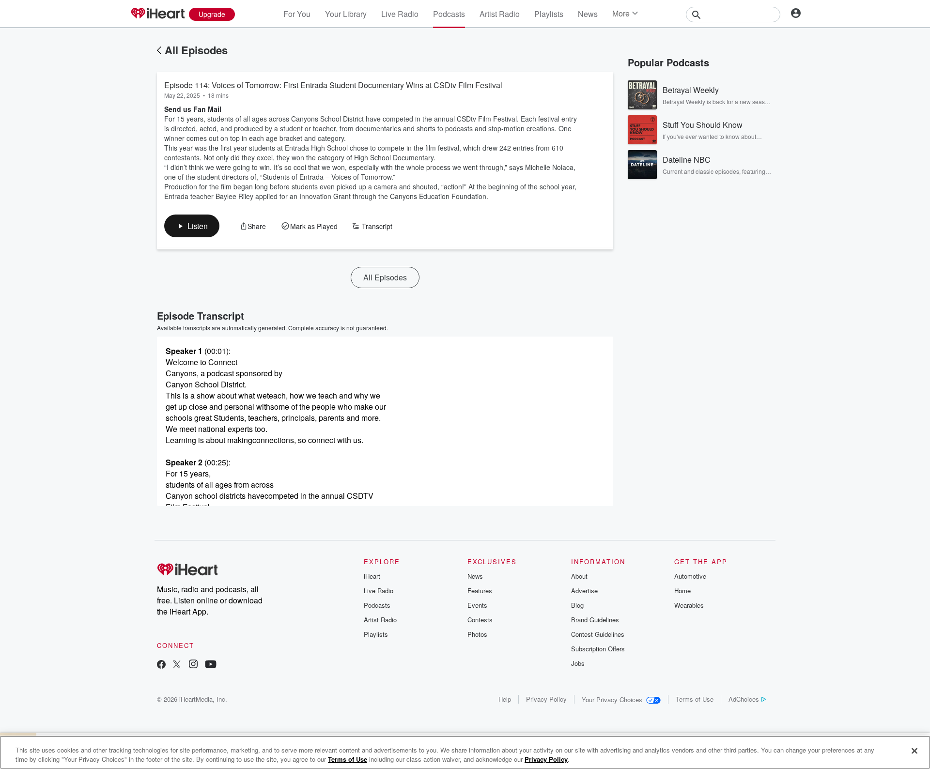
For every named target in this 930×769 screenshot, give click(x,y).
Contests (480, 619)
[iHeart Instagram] (193, 665)
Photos (477, 634)
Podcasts (449, 13)
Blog (577, 605)
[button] (191, 226)
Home (682, 590)
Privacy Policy (546, 699)
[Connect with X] (177, 665)
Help (504, 699)
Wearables (689, 605)
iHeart (372, 576)
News (588, 13)
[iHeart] (157, 14)
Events (477, 605)
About (579, 576)
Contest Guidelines (597, 634)
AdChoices (743, 699)
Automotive (690, 576)
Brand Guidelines (595, 619)
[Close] (914, 751)
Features (479, 590)
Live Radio (399, 13)
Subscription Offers (598, 648)
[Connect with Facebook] (161, 665)
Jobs (578, 663)
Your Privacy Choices (612, 699)
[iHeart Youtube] (211, 665)
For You (296, 13)
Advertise (584, 590)
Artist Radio (500, 13)
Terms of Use (694, 699)
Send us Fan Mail (192, 109)
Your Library (346, 13)
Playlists (548, 13)
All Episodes (196, 50)
